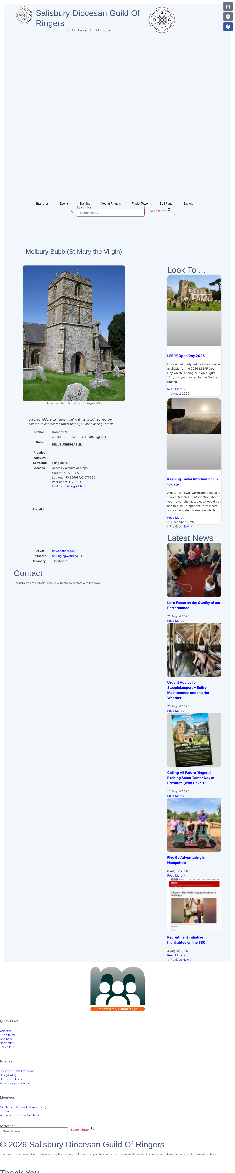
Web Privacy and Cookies (15, 1083)
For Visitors (7, 1047)
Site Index (6, 1039)
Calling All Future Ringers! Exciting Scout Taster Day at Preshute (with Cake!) (190, 778)
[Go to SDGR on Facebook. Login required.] (228, 26)
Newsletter (7, 1043)
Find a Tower (140, 203)
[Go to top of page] (228, 16)
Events (64, 203)
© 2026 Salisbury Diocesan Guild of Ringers (82, 1144)
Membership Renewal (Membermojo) (23, 1107)
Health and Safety (11, 1079)
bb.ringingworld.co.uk (67, 556)
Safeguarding (8, 1075)
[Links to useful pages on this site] (228, 6)
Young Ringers (111, 203)
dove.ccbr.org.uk (63, 551)
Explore (188, 203)
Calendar (5, 1031)
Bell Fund (166, 203)
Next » (187, 526)
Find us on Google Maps (69, 486)
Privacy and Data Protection (17, 1071)
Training (85, 203)
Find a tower (7, 1035)
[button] (71, 211)
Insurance (6, 1111)
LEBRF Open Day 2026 (186, 356)
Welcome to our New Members (19, 1115)
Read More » (176, 389)
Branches (42, 203)
